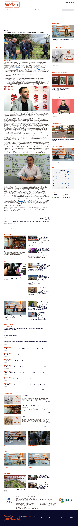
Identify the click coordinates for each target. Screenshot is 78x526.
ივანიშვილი (26, 221)
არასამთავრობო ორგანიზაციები (41, 221)
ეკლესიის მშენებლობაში (38, 68)
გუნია (24, 416)
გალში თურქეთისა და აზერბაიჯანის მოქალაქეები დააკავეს (16, 360)
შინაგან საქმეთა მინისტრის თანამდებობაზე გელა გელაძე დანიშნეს (18, 378)
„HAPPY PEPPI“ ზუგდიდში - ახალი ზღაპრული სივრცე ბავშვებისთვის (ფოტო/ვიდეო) (43, 249)
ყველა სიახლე (47, 426)
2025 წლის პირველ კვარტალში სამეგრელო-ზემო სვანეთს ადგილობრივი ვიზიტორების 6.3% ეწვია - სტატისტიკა (26, 348)
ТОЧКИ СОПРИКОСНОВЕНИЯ (33, 445)
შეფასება (10, 221)
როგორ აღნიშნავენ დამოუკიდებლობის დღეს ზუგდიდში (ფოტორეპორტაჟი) (43, 476)
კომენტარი (21, 221)
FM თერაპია (6, 445)
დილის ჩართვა (7, 467)
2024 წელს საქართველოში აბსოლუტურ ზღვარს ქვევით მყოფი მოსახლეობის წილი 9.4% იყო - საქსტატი (25, 366)
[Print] (5, 218)
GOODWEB (28, 516)
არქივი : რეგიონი (46, 389)
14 (62, 181)
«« (53, 170)
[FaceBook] (48, 35)
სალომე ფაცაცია (11, 223)
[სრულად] (73, 42)
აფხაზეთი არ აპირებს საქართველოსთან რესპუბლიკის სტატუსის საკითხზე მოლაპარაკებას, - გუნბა (24, 372)
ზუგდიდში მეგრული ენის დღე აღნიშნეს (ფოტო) (14, 354)
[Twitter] (48, 218)
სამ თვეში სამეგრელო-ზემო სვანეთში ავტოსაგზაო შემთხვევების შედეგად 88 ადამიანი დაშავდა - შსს (24, 384)
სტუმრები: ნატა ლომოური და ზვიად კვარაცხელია (63, 39)
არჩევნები (32, 221)
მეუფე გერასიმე (29, 203)
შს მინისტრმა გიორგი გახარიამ (22, 201)
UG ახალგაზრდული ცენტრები (10, 335)
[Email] (7, 218)
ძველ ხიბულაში (16, 67)
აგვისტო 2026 (62, 170)
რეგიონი (5, 344)
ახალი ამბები (6, 331)
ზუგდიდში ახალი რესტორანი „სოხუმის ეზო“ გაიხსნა (33, 405)
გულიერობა (25, 395)
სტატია (6, 30)
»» (71, 170)
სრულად (48, 401)
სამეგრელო (15, 221)
